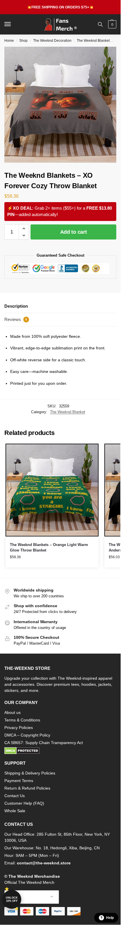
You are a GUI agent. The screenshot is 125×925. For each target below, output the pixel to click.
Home (9, 41)
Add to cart (73, 232)
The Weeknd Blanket (93, 41)
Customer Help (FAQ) (24, 803)
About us (12, 712)
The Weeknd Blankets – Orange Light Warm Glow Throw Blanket (49, 548)
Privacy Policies (18, 727)
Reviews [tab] (15, 319)
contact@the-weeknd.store (44, 863)
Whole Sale (14, 810)
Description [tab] (16, 306)
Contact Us (14, 795)
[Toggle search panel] (100, 24)
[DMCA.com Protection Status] (60, 750)
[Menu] (13, 24)
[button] (111, 24)
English (27, 897)
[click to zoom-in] (62, 105)
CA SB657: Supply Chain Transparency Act (43, 742)
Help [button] (110, 918)
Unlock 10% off (12, 899)
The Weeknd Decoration (52, 41)
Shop (23, 41)
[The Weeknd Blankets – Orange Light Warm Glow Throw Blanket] (52, 490)
